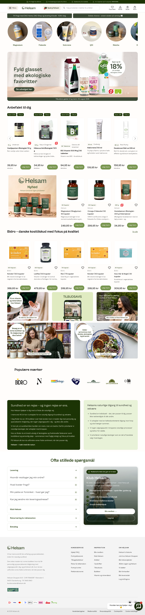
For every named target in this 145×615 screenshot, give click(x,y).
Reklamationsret (77, 572)
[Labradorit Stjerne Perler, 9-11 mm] (19, 130)
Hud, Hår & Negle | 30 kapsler (123, 275)
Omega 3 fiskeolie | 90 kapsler (97, 212)
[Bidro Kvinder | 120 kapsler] (19, 253)
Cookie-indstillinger (131, 611)
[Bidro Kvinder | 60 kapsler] (99, 253)
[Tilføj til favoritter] (82, 205)
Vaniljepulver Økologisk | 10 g (19, 148)
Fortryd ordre (76, 568)
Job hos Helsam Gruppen (128, 556)
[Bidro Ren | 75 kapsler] (72, 253)
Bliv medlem (111, 511)
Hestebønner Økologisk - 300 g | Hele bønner (124, 212)
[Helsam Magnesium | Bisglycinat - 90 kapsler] (72, 190)
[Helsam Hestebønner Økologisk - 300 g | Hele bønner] (126, 190)
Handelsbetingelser (78, 611)
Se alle (135, 232)
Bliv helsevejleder (125, 560)
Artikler (97, 560)
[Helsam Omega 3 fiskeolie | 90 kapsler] (99, 190)
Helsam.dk (16, 611)
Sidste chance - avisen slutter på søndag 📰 (105, 16)
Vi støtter (122, 568)
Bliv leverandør (124, 575)
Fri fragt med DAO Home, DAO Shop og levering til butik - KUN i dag (39, 16)
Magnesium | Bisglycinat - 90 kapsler (71, 212)
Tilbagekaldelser (77, 560)
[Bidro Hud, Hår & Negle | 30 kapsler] (126, 253)
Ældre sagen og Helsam (128, 564)
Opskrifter (98, 564)
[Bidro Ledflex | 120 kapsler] (46, 253)
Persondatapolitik (105, 611)
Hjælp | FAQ (75, 552)
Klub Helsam (98, 556)
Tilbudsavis (98, 568)
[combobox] (81, 7)
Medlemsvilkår (92, 611)
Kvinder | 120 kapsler (15, 274)
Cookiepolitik (118, 611)
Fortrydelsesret (77, 556)
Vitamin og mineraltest (102, 575)
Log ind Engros (124, 579)
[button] (135, 7)
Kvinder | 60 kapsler (95, 274)
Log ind (111, 518)
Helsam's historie (125, 552)
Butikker (97, 572)
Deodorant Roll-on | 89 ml (124, 148)
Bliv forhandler (124, 572)
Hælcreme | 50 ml (94, 148)
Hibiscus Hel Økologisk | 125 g (45, 149)
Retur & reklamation (78, 564)
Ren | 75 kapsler (67, 274)
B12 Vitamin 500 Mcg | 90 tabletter (71, 152)
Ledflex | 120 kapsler (42, 274)
